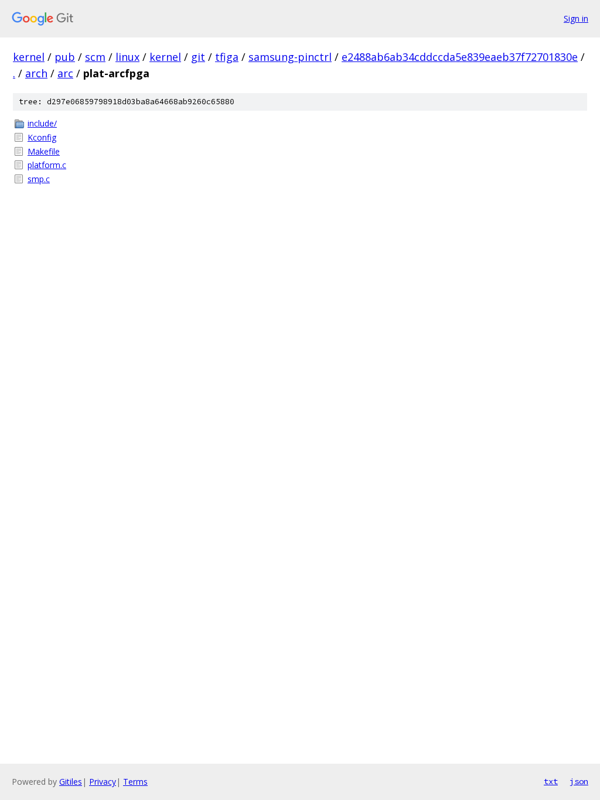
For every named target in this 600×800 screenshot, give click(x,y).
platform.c (47, 164)
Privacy (102, 781)
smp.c (39, 178)
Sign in (576, 18)
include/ (42, 123)
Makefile (44, 151)
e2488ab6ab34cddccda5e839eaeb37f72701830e (460, 57)
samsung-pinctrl (290, 57)
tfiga (226, 57)
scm (95, 57)
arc (65, 73)
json (579, 781)
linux (127, 57)
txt (551, 781)
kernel (29, 57)
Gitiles (70, 781)
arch (36, 73)
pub (64, 57)
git (198, 57)
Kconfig (42, 137)
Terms (135, 781)
